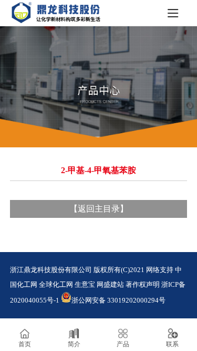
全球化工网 (56, 284)
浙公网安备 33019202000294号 (118, 300)
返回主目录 (99, 208)
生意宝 (85, 284)
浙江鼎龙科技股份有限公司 (51, 270)
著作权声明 (143, 284)
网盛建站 (110, 284)
